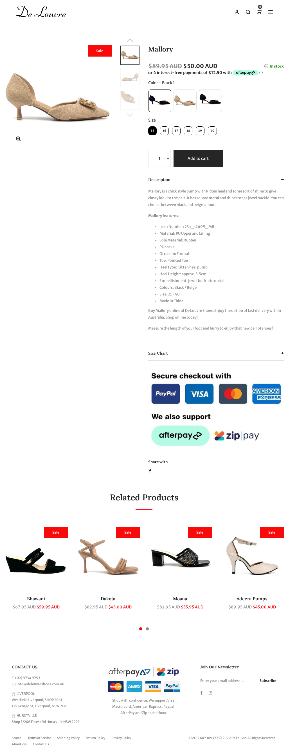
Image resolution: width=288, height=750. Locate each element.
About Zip (19, 744)
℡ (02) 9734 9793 (26, 678)
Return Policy (95, 738)
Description (159, 179)
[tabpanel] (36, 571)
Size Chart (158, 353)
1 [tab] (140, 628)
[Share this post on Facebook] (150, 471)
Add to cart (198, 158)
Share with (158, 462)
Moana (180, 598)
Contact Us (41, 744)
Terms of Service (39, 738)
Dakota (108, 598)
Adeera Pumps (252, 598)
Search (16, 738)
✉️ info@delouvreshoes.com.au (38, 684)
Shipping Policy (68, 738)
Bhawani (36, 598)
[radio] (159, 100)
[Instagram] (210, 693)
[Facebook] (201, 693)
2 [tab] (147, 628)
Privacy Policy (121, 738)
